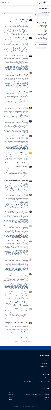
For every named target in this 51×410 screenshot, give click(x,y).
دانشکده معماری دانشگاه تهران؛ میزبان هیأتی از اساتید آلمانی (16, 211)
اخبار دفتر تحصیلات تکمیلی (16, 222)
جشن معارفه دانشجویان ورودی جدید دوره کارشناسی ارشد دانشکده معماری (17, 56)
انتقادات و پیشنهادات (43, 366)
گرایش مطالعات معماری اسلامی (19, 285)
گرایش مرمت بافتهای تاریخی (17, 146)
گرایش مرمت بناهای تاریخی (17, 31)
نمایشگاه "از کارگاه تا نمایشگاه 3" (22, 19)
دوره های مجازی (16, 30)
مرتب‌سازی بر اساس (45, 12)
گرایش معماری (9, 33)
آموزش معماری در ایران (15, 187)
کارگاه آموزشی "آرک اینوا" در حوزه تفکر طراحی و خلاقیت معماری (16, 152)
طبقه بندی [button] (45, 19)
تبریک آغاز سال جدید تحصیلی (22, 194)
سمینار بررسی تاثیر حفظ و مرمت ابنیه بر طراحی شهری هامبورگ (16, 226)
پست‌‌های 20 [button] (29, 341)
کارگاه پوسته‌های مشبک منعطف (22, 166)
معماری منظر (15, 34)
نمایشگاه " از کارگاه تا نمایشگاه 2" (22, 121)
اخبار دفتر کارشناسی (25, 148)
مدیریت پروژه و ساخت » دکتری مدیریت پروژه (16, 84)
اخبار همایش (26, 132)
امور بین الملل (18, 33)
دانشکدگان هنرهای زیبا (43, 381)
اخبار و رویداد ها (14, 32)
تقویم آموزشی (44, 360)
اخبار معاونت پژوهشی (17, 50)
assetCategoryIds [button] (43, 44)
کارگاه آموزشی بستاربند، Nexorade (21, 308)
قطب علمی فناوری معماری (26, 378)
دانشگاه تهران (45, 378)
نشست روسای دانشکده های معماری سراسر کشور (18, 37)
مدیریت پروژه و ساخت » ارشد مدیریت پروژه (16, 83)
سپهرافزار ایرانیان (14, 406)
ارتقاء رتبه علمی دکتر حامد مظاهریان (21, 259)
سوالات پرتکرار (44, 363)
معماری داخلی (25, 34)
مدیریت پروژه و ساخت (10, 84)
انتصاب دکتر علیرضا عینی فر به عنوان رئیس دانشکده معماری (16, 322)
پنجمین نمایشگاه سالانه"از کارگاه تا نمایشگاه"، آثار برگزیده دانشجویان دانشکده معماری (17, 136)
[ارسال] (4, 13)
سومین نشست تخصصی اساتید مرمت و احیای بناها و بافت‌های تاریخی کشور (16, 241)
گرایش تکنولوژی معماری (20, 29)
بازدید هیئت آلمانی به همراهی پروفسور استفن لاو (18, 291)
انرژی (14, 29)
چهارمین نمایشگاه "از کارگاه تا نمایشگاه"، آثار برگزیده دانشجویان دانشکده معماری (16, 181)
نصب (45, 52)
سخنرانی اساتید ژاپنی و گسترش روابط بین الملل (19, 274)
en (5, 2)
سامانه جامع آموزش (27, 381)
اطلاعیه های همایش (13, 190)
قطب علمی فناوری (17, 116)
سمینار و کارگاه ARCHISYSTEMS (22, 107)
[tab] (41, 19)
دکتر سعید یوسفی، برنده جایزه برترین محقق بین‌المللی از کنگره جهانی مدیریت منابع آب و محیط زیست (16, 73)
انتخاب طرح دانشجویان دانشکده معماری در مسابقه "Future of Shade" (16, 91)
